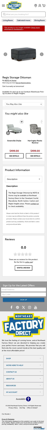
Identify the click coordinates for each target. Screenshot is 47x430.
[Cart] (44, 6)
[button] (3, 6)
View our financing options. (23, 83)
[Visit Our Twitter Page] (24, 308)
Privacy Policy (13, 408)
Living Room (8, 20)
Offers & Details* (32, 408)
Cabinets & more (23, 20)
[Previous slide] (8, 133)
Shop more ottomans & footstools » (22, 28)
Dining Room (39, 20)
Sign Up (23, 300)
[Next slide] (39, 133)
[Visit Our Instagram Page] (30, 308)
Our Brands (6, 414)
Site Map (22, 408)
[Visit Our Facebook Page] (12, 308)
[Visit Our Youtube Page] (35, 308)
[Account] (39, 6)
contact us (34, 204)
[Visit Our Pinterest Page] (18, 308)
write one (29, 262)
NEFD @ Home (10, 80)
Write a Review (23, 268)
